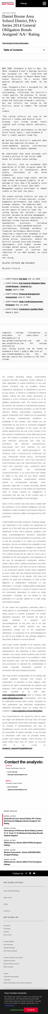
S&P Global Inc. (11, 917)
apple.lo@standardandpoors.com (17, 789)
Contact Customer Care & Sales (13, 957)
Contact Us (7, 911)
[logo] (8, 3)
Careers (6, 973)
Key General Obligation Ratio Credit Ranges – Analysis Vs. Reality (26, 286)
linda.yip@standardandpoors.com (17, 774)
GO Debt (23, 279)
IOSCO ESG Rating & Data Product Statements (18, 983)
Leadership (7, 980)
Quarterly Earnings (9, 948)
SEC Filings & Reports (10, 951)
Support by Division (9, 960)
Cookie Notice (9, 1005)
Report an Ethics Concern (11, 964)
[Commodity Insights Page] (26, 873)
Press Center (7, 935)
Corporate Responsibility (11, 976)
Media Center (8, 897)
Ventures (6, 932)
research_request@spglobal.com (17, 748)
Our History (7, 928)
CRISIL (6, 904)
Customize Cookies (17, 1010)
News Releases (8, 944)
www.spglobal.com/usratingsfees (27, 711)
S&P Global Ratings (13, 882)
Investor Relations (9, 941)
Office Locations (8, 967)
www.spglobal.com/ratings (14, 695)
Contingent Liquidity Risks (31, 309)
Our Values (7, 925)
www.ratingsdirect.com (12, 698)
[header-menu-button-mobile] (44, 3)
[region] (24, 1002)
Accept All (30, 1010)
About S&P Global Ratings (12, 891)
